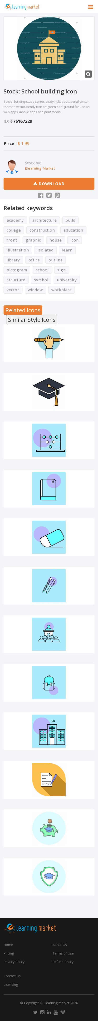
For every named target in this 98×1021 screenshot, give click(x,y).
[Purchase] (19, 358)
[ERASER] (49, 537)
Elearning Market (40, 168)
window (35, 289)
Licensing (11, 984)
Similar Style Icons (31, 319)
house (55, 240)
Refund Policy (63, 961)
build (70, 220)
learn (67, 250)
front (12, 240)
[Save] (49, 358)
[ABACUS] (49, 440)
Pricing (9, 953)
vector (13, 289)
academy (15, 220)
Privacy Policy (14, 961)
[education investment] (49, 828)
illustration (18, 250)
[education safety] (49, 876)
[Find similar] (79, 358)
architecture (44, 220)
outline (56, 260)
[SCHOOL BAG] (49, 682)
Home (8, 944)
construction (42, 230)
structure (16, 279)
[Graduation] (49, 391)
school (42, 270)
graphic (33, 240)
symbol (41, 279)
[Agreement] (49, 779)
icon (74, 240)
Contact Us (12, 976)
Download (51, 183)
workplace (61, 289)
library (13, 260)
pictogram (17, 270)
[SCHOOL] (49, 731)
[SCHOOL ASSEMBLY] (49, 634)
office (34, 260)
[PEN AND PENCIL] (49, 585)
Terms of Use (63, 953)
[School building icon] (49, 48)
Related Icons (22, 310)
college (14, 230)
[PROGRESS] (49, 343)
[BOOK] (49, 488)
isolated (46, 250)
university (67, 279)
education (73, 230)
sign (61, 270)
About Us (60, 944)
